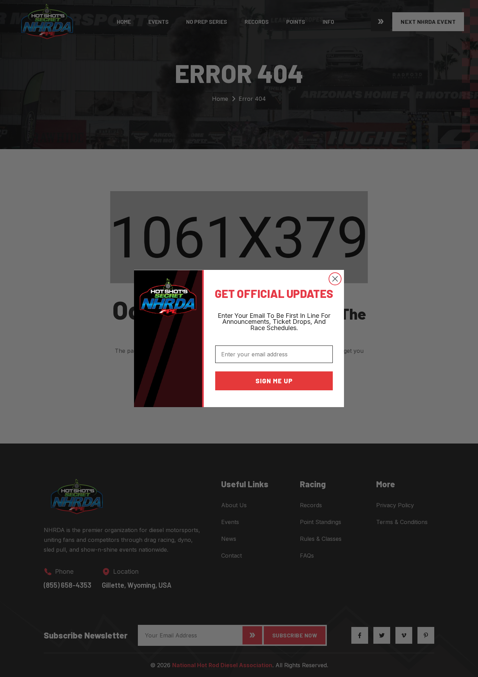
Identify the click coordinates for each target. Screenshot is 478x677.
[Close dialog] (335, 279)
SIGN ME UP (274, 381)
